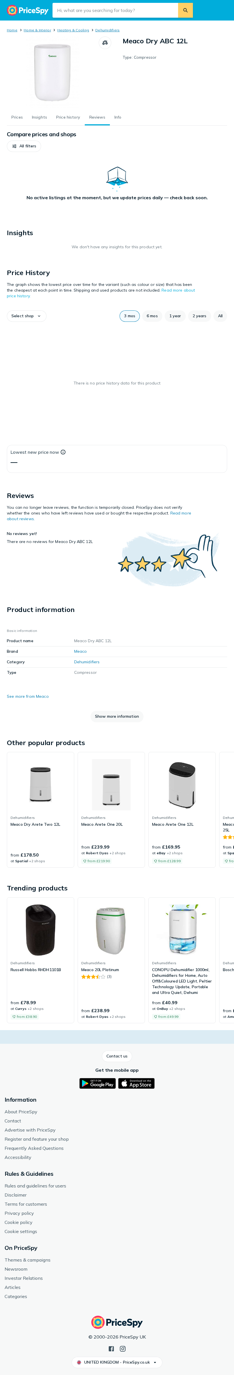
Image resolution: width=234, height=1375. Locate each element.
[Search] (185, 10)
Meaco (80, 651)
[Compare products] (105, 42)
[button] (24, 146)
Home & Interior (37, 30)
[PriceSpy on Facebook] (111, 1348)
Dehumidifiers (107, 30)
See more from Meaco (28, 696)
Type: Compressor (139, 57)
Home (12, 30)
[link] (40, 810)
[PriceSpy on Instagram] (122, 1348)
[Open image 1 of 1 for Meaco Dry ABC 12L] (53, 72)
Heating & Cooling (73, 30)
